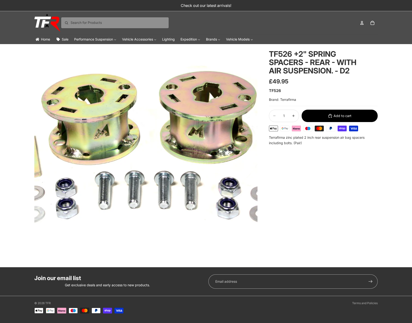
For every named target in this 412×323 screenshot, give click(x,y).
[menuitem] (42, 39)
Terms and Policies (365, 303)
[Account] (362, 23)
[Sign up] (371, 282)
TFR (48, 303)
